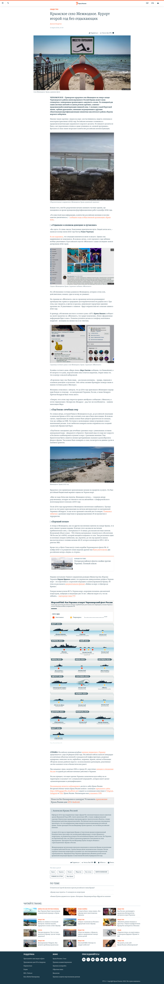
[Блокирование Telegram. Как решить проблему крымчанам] (30, 943)
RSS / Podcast (28, 973)
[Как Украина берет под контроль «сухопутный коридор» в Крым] (30, 911)
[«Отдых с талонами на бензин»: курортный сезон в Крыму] (69, 922)
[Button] (93, 33)
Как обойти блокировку (32, 977)
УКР (147, 3)
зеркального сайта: (103, 789)
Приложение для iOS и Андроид (34, 962)
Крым (119, 930)
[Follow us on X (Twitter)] (88, 959)
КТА (152, 3)
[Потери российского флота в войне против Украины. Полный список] (62, 564)
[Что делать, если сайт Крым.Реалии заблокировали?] (109, 943)
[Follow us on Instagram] (97, 959)
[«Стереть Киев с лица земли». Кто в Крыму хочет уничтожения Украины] (69, 911)
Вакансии (56, 973)
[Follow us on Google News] (102, 959)
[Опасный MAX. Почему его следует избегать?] (69, 943)
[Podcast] (120, 959)
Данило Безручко (56, 24)
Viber (61, 793)
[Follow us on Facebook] (84, 959)
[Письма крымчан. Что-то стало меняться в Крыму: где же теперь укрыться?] (30, 932)
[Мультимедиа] (158, 3)
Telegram (109, 791)
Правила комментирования (62, 962)
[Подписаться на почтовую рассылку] (124, 959)
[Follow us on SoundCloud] (111, 959)
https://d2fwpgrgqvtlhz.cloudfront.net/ (64, 791)
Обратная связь (58, 969)
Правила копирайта (59, 966)
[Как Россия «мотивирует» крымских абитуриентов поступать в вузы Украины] (109, 911)
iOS (69, 802)
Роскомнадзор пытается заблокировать (65, 786)
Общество (54, 9)
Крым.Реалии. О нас (59, 958)
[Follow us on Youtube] (93, 959)
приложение (101, 799)
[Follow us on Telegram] (106, 959)
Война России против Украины (48, 909)
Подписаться (28, 966)
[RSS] (115, 959)
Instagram (53, 793)
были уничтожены (100, 550)
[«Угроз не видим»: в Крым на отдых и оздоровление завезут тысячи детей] (69, 932)
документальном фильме (75, 584)
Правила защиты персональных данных (66, 977)
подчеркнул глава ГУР (67, 596)
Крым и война (82, 909)
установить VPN (95, 793)
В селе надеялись (56, 237)
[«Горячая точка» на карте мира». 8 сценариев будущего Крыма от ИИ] (109, 932)
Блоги (40, 930)
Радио (26, 969)
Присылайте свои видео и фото (34, 958)
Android (76, 802)
